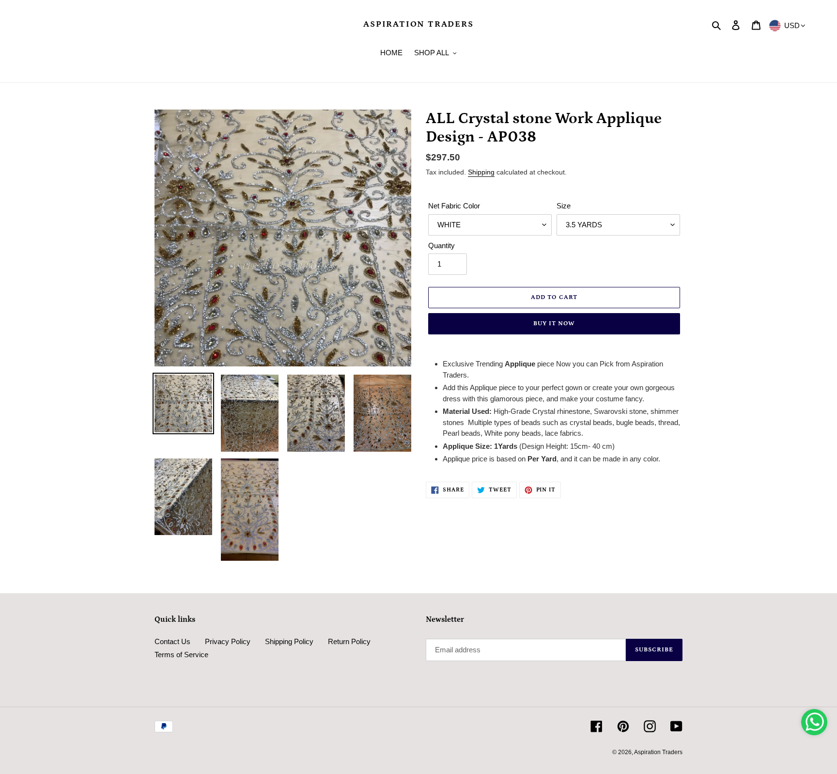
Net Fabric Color (454, 206)
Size (564, 206)
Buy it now (554, 323)
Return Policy (349, 641)
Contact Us (172, 641)
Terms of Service (181, 654)
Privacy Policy (227, 641)
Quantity (441, 245)
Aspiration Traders (418, 24)
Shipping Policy (289, 641)
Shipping (481, 172)
